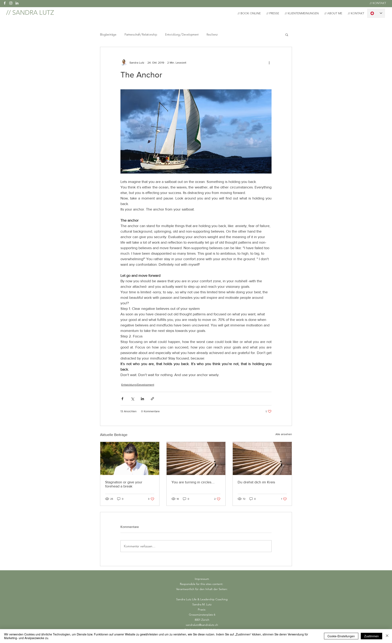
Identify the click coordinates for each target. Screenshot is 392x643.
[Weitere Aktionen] (269, 62)
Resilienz (212, 34)
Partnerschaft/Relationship (141, 34)
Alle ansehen (283, 434)
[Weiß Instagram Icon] (11, 3)
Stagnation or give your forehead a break (123, 484)
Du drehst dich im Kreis (256, 482)
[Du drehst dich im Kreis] (262, 458)
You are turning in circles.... (193, 482)
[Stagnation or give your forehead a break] (129, 458)
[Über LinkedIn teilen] (142, 399)
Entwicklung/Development (181, 34)
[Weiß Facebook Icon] (5, 3)
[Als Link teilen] (152, 399)
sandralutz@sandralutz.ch (202, 625)
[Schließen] (387, 636)
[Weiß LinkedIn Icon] (17, 3)
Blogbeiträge (108, 34)
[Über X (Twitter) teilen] (132, 399)
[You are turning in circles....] (196, 458)
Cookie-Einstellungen (341, 636)
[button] (287, 34)
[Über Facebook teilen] (122, 399)
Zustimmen (371, 636)
